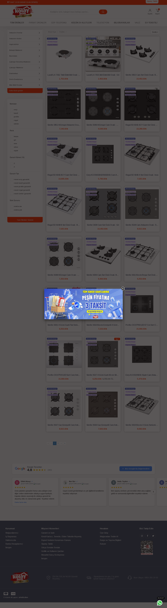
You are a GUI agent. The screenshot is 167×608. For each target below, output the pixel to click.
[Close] (123, 289)
